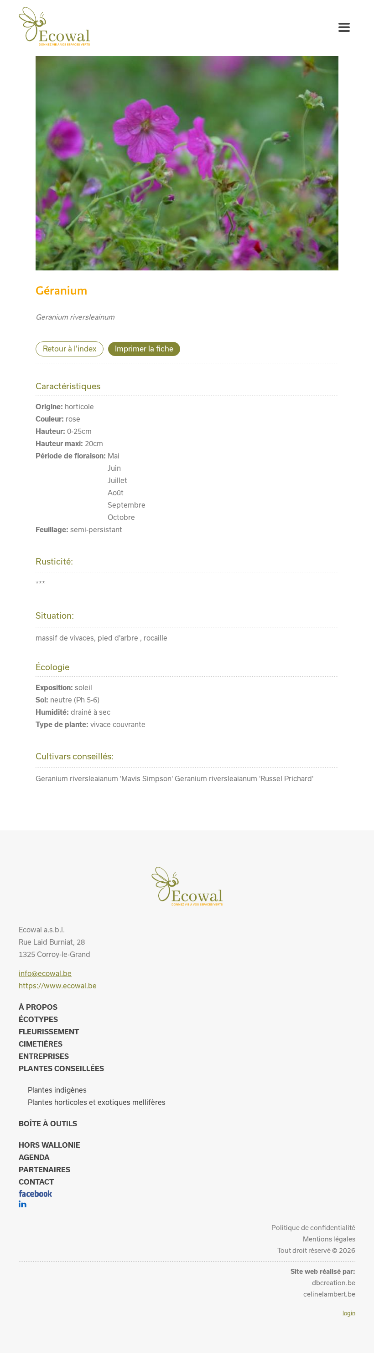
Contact (36, 1182)
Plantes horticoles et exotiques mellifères (97, 1102)
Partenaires (44, 1169)
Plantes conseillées (61, 1068)
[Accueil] (54, 43)
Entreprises (44, 1056)
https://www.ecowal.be (58, 986)
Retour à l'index (69, 348)
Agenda (34, 1157)
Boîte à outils (48, 1123)
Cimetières (40, 1044)
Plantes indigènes (57, 1090)
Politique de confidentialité (313, 1227)
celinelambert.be (329, 1294)
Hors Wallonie (49, 1145)
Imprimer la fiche (144, 348)
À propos (38, 1007)
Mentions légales (329, 1239)
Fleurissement (49, 1031)
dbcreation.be (333, 1283)
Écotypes (38, 1019)
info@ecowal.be (45, 973)
